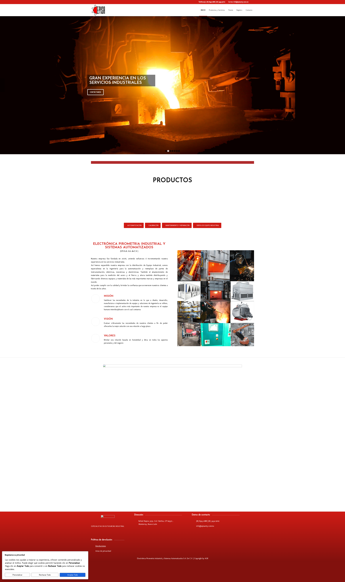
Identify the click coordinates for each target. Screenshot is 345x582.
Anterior (2, 85)
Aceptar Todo (72, 575)
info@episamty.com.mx (241, 2)
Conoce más (197, 94)
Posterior (342, 85)
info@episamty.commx (205, 526)
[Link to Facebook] (252, 2)
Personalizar (17, 575)
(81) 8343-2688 (210, 2)
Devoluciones (100, 546)
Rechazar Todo (45, 575)
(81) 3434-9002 (220, 2)
